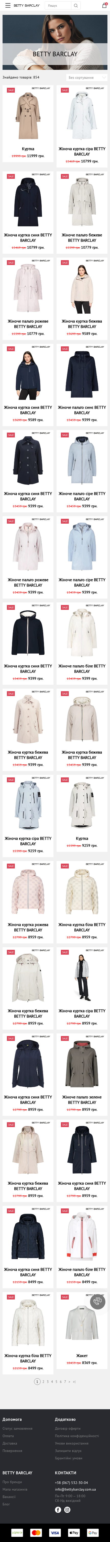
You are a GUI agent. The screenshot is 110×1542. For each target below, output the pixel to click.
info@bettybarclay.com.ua (75, 1489)
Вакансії (9, 1496)
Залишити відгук (68, 1450)
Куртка (28, 148)
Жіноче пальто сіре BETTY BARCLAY (82, 496)
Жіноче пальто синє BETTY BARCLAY (82, 410)
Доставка (10, 1443)
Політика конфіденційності (77, 1436)
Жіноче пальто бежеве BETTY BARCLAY (82, 237)
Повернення (12, 1450)
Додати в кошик (30, 155)
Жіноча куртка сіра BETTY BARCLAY (82, 151)
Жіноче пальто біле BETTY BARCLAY (82, 668)
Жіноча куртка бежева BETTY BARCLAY (82, 323)
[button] (97, 1301)
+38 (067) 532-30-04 (71, 1482)
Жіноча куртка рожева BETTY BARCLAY (28, 927)
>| (74, 1382)
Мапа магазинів (15, 1489)
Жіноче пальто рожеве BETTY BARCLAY (28, 323)
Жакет (81, 1355)
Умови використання (72, 1443)
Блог (6, 1504)
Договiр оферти (68, 1428)
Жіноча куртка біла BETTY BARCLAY (82, 927)
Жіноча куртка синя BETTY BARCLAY (28, 237)
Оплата (8, 1436)
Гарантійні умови (68, 1458)
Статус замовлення (17, 1428)
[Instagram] (67, 1510)
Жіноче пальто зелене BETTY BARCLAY (82, 1099)
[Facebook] (58, 1510)
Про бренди (12, 1482)
